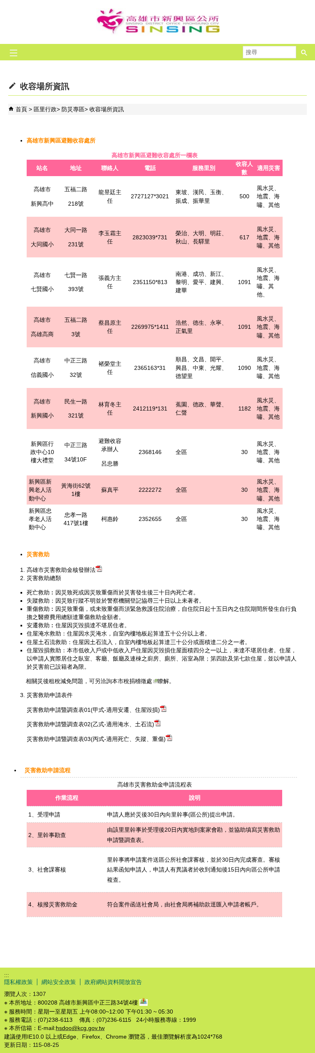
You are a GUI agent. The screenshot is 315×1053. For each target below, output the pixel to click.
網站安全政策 (58, 982)
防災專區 (73, 109)
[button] (304, 49)
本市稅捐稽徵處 (132, 681)
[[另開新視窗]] (143, 1002)
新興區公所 (157, 22)
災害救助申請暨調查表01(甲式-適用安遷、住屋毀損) (93, 710)
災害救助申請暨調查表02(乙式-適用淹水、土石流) (90, 724)
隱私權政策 (18, 982)
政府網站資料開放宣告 (113, 982)
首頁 (21, 109)
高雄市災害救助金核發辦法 (61, 570)
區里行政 (45, 109)
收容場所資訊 (106, 109)
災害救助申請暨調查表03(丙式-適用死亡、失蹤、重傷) (96, 739)
